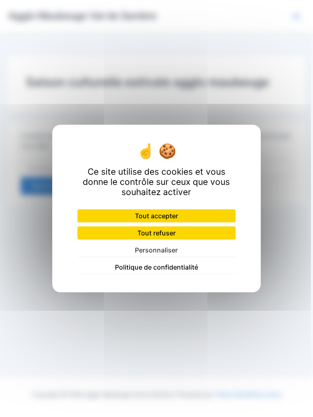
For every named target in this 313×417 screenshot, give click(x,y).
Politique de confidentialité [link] (156, 267)
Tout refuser (156, 233)
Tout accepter (156, 216)
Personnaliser (156, 250)
